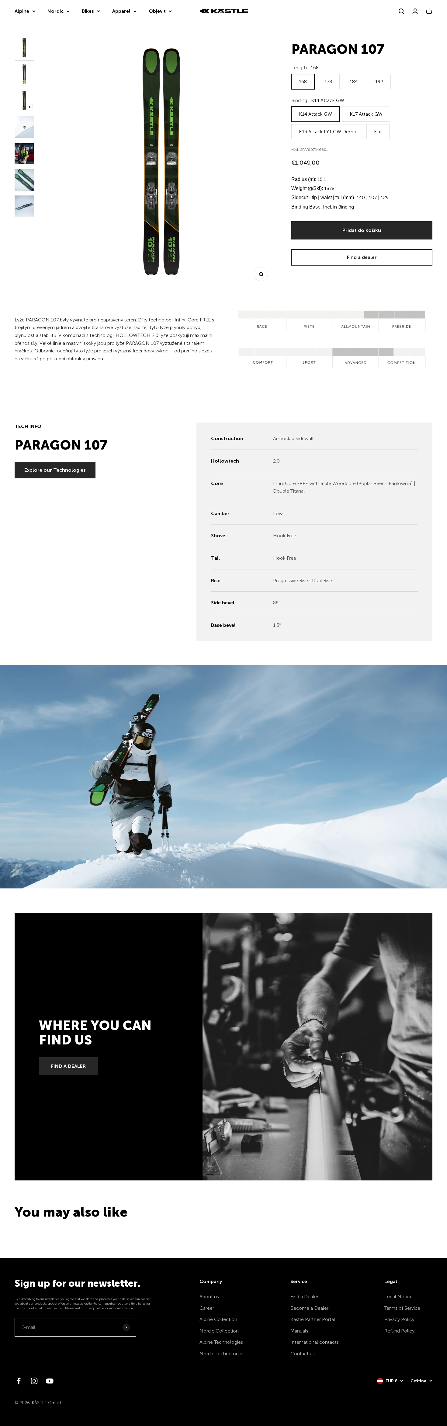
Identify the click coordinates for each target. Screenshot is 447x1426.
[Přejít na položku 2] (24, 75)
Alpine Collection (218, 1319)
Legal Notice (398, 1296)
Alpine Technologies (221, 1342)
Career (206, 1308)
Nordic (55, 11)
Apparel (121, 11)
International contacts (314, 1342)
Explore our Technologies (55, 470)
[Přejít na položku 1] (24, 48)
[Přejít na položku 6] (24, 180)
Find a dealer (362, 257)
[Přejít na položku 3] (24, 101)
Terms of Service (402, 1308)
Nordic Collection (219, 1331)
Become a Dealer (309, 1308)
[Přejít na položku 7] (24, 207)
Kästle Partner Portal (312, 1319)
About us (209, 1296)
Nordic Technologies (221, 1353)
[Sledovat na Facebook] (19, 1381)
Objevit (157, 11)
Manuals (299, 1331)
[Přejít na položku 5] (24, 154)
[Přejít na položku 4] (24, 128)
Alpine (22, 11)
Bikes (88, 11)
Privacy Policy (399, 1319)
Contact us (302, 1353)
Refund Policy (399, 1331)
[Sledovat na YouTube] (50, 1381)
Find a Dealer (304, 1296)
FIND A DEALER (68, 1066)
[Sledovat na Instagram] (34, 1381)
